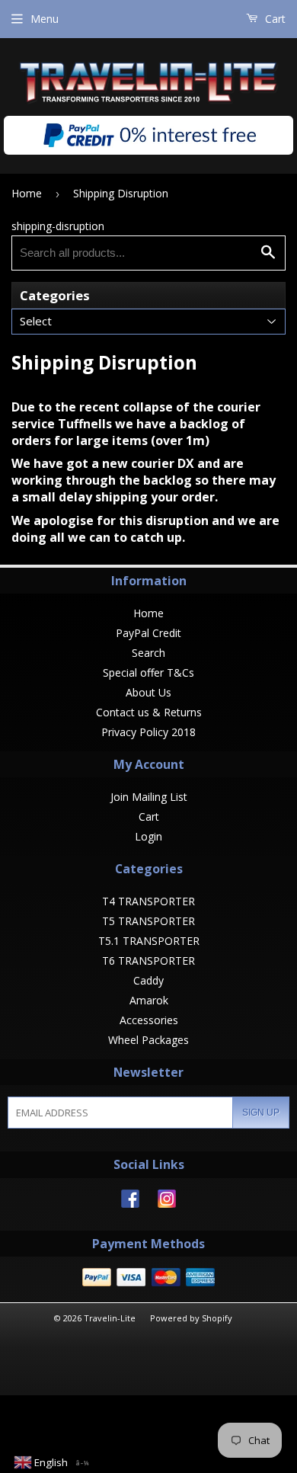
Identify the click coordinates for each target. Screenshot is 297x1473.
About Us (148, 692)
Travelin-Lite (110, 1318)
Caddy (148, 980)
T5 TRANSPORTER (148, 921)
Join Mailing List (148, 796)
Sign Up (260, 1112)
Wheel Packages (148, 1040)
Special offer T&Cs (148, 672)
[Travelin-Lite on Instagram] (167, 1203)
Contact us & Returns (149, 712)
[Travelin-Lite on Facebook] (130, 1203)
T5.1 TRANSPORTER (149, 940)
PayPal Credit (148, 633)
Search (148, 652)
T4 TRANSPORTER (148, 901)
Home (26, 193)
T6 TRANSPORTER (148, 960)
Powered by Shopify (191, 1318)
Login (148, 836)
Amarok (148, 1000)
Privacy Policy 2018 (148, 732)
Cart (274, 18)
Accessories (149, 1020)
